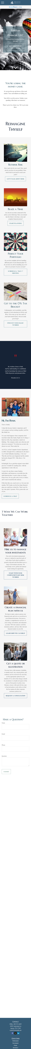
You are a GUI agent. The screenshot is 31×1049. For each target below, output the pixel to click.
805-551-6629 (17, 1024)
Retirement (16, 1041)
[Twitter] (15, 1033)
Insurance (15, 1047)
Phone (3, 745)
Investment (15, 1043)
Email (3, 734)
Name (3, 723)
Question (4, 756)
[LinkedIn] (18, 1033)
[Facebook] (12, 1033)
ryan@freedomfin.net (15, 1030)
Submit (6, 772)
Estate (15, 1045)
